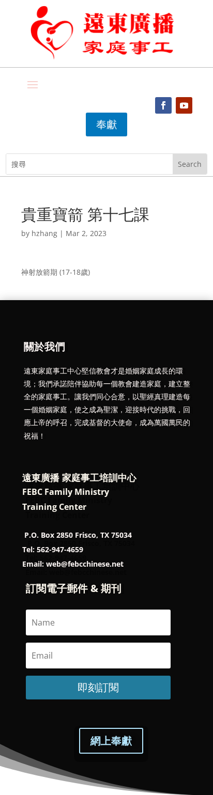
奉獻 (106, 124)
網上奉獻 (111, 740)
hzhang (44, 233)
